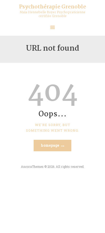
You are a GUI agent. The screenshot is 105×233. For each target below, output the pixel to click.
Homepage (50, 145)
